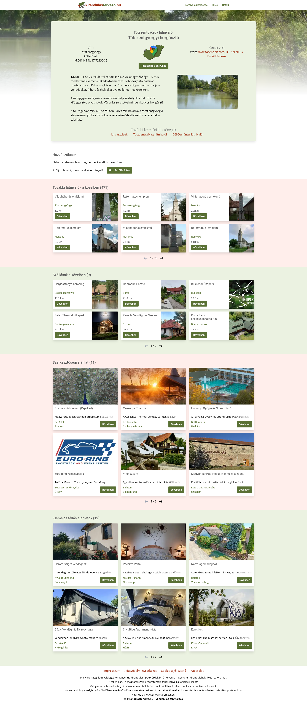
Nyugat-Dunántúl (64, 577)
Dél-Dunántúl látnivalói (188, 134)
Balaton (127, 487)
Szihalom (196, 491)
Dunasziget (61, 582)
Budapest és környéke (67, 487)
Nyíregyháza (62, 647)
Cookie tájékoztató (173, 671)
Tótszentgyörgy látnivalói (150, 134)
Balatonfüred (130, 491)
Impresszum (111, 671)
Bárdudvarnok (199, 324)
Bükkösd (196, 292)
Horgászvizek (119, 134)
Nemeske (128, 236)
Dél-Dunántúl (130, 422)
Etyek (194, 647)
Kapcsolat (197, 671)
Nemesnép (129, 582)
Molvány (196, 205)
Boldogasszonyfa (64, 292)
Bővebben (62, 216)
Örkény (59, 491)
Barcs (126, 292)
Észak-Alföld (61, 643)
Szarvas (59, 426)
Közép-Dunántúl (200, 643)
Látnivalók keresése (196, 5)
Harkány (196, 426)
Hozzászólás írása (119, 170)
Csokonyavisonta (64, 324)
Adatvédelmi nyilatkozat (141, 671)
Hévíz (126, 647)
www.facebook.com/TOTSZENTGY (220, 52)
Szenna (127, 324)
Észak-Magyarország (203, 487)
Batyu (225, 5)
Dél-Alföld (60, 422)
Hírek (215, 5)
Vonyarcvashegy (200, 582)
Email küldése (216, 56)
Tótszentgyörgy (63, 205)
